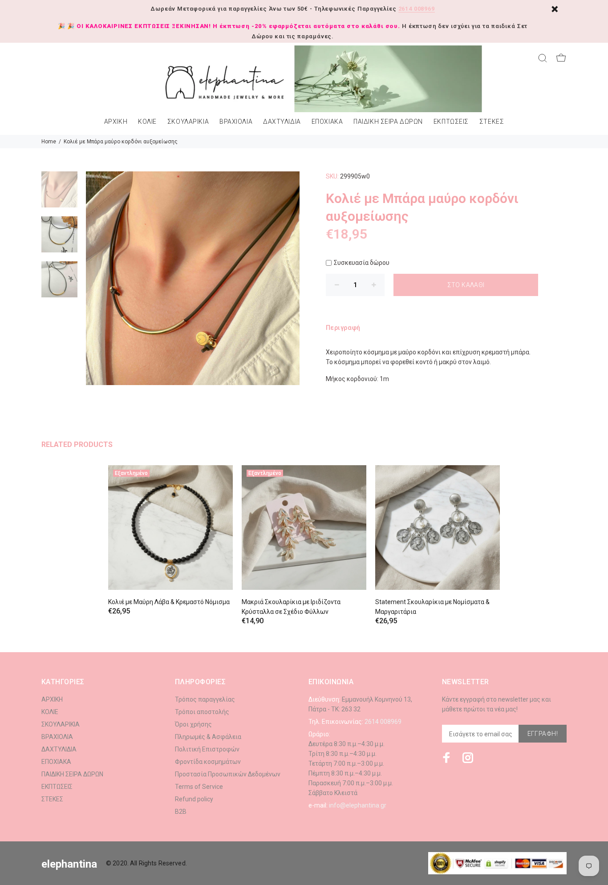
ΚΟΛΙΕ (147, 121)
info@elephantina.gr (357, 805)
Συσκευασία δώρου (361, 262)
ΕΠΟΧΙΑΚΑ (327, 121)
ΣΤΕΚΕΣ (491, 121)
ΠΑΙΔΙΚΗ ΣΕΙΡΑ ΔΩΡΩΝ (388, 121)
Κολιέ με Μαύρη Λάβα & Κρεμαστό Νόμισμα (169, 601)
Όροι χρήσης (193, 724)
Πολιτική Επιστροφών (207, 749)
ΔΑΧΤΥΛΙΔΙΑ (282, 121)
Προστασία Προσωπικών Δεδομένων (227, 774)
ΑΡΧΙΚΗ (115, 121)
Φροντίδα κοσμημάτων (208, 761)
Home (48, 141)
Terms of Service (199, 786)
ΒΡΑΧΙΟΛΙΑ (235, 121)
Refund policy (194, 799)
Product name (75, 849)
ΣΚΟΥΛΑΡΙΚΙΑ (188, 121)
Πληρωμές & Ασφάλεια (208, 736)
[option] (59, 193)
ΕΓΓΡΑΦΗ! (542, 733)
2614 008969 (416, 8)
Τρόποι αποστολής (202, 711)
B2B (180, 811)
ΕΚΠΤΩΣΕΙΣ (451, 121)
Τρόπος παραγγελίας (205, 699)
